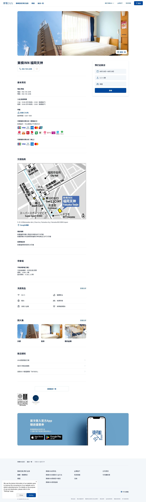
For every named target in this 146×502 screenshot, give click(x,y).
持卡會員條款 (125, 499)
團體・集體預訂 (22, 475)
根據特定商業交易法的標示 (91, 499)
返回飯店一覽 (51, 389)
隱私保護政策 (80, 499)
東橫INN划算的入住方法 (54, 475)
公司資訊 (106, 471)
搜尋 (110, 90)
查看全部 (83, 288)
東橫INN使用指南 (52, 482)
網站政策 (102, 499)
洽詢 (75, 478)
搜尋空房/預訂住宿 (22, 3)
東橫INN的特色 (51, 471)
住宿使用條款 (109, 499)
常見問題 (128, 3)
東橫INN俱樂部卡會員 (53, 478)
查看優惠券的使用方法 (37, 429)
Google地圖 (24, 225)
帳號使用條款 (117, 499)
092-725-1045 (27, 69)
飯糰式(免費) (24, 113)
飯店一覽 (41, 3)
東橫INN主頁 (21, 462)
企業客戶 (120, 3)
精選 (33, 3)
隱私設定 (73, 499)
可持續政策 (106, 475)
